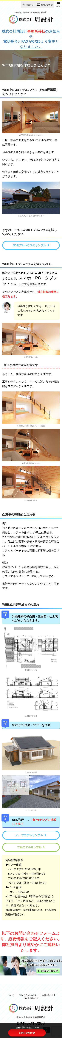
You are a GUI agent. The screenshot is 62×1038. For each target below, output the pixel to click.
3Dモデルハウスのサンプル (29, 245)
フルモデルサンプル (29, 847)
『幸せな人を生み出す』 (28, 995)
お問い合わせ (47, 995)
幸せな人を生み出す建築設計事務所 (31, 1017)
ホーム (11, 995)
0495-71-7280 (32, 1023)
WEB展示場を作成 (31, 998)
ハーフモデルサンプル (29, 835)
